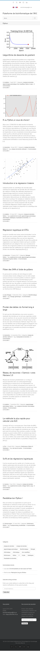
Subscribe (6, 592)
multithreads (22, 525)
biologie (12, 296)
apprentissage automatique (29, 216)
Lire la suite (6, 87)
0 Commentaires (32, 149)
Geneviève (7, 147)
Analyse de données (28, 82)
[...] (16, 76)
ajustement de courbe (15, 216)
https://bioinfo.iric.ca (12, 614)
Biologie (28, 255)
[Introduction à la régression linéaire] (20, 169)
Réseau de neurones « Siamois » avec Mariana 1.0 (19, 373)
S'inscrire (24, 623)
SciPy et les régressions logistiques (18, 458)
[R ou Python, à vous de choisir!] (20, 106)
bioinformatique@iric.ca (26, 7)
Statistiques (13, 217)
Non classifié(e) (21, 84)
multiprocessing (14, 525)
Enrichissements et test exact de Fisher (21, 568)
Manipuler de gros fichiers (18, 572)
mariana (5, 408)
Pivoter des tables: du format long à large (18, 308)
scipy (31, 486)
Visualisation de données (10, 558)
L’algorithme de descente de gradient (19, 55)
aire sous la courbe (17, 448)
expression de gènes (8, 259)
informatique (6, 217)
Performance (24, 446)
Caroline (6, 484)
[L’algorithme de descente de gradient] (20, 41)
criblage (24, 486)
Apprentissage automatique (10, 84)
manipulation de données (22, 337)
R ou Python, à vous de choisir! (16, 120)
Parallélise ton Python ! (13, 498)
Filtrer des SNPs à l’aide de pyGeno (18, 269)
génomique (18, 296)
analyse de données (17, 149)
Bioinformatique (33, 295)
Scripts (31, 84)
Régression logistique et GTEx (16, 230)
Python (27, 84)
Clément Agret (8, 523)
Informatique (7, 552)
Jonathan (6, 82)
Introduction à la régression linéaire (18, 183)
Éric (5, 446)
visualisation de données (22, 217)
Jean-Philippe (7, 295)
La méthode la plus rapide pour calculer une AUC (16, 419)
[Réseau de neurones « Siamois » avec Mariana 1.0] (20, 359)
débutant (24, 149)
